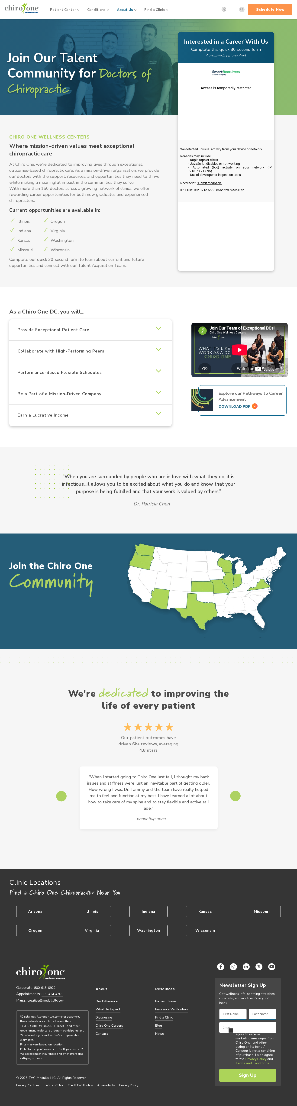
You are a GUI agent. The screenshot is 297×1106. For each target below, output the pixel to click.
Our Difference (107, 1001)
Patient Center (63, 9)
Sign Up (247, 1075)
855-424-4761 (52, 994)
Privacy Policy (128, 1085)
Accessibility (106, 1085)
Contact (102, 1034)
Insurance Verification (171, 1009)
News (159, 1034)
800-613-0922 (44, 988)
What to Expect (108, 1009)
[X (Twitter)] (258, 966)
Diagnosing (104, 1017)
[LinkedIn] (246, 966)
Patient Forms (166, 1001)
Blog (158, 1025)
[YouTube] (271, 966)
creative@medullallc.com (46, 1000)
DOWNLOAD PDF (234, 406)
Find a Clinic (154, 9)
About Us (125, 9)
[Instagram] (233, 966)
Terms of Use (53, 1085)
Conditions (96, 9)
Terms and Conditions (252, 1063)
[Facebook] (220, 966)
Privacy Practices (27, 1085)
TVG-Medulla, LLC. (42, 1078)
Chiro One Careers (109, 1025)
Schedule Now (270, 9)
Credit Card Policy (80, 1085)
